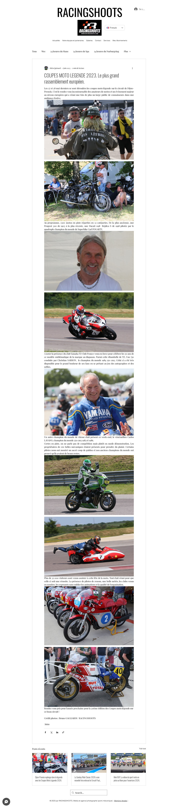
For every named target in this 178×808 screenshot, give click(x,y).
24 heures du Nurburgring (106, 51)
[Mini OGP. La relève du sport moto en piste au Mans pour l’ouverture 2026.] (128, 763)
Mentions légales (120, 801)
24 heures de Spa (81, 51)
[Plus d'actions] (132, 68)
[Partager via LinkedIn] (57, 732)
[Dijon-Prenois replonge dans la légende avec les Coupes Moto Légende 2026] (49, 763)
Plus (126, 51)
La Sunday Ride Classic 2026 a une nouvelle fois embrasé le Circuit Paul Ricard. (87, 779)
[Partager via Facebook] (45, 732)
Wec (44, 51)
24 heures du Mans (59, 51)
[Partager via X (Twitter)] (51, 732)
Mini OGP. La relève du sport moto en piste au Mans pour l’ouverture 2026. (127, 779)
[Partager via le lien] (63, 732)
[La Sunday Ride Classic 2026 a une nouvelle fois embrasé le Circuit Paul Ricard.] (89, 763)
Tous (34, 51)
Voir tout (142, 748)
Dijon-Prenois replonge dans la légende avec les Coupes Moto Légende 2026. (48, 779)
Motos (47, 724)
